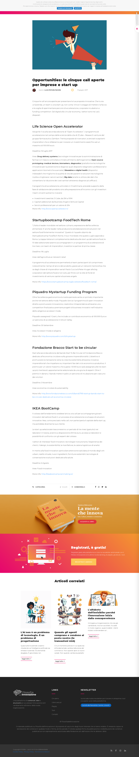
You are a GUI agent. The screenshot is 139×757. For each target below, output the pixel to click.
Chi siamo (55, 698)
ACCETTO (78, 8)
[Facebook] (115, 751)
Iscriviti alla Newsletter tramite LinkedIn (96, 705)
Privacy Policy (29, 752)
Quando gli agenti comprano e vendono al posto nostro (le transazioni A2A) (69, 636)
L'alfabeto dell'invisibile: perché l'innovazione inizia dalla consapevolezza (101, 614)
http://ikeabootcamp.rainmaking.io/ (57, 474)
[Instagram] (120, 751)
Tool (53, 710)
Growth (64, 487)
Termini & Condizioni (42, 752)
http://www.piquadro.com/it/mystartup (59, 336)
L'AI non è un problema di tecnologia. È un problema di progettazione (35, 636)
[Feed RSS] (111, 751)
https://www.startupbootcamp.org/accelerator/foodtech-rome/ (69, 282)
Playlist (54, 706)
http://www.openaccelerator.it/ (55, 209)
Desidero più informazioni (65, 8)
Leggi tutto (26, 659)
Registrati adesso (83, 562)
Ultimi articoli (56, 702)
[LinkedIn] (125, 751)
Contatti (55, 714)
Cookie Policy (18, 752)
